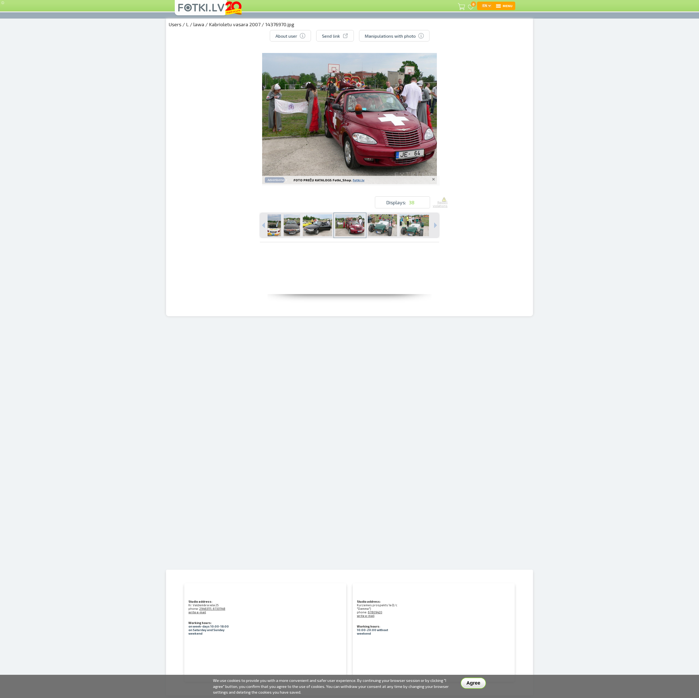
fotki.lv (359, 180)
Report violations (440, 204)
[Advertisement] (349, 282)
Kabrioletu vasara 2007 (234, 24)
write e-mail (197, 612)
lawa (198, 24)
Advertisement (277, 180)
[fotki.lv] (200, 10)
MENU (508, 6)
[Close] (433, 179)
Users (175, 24)
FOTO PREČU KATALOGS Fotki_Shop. (323, 180)
